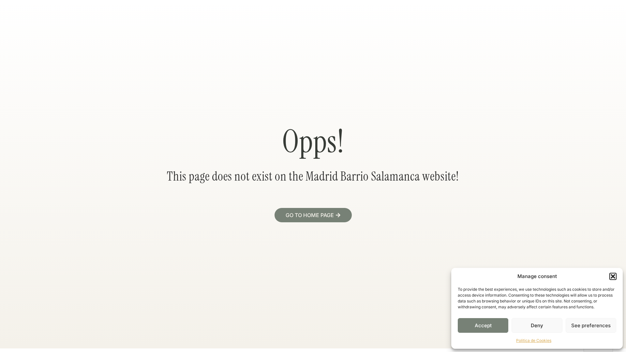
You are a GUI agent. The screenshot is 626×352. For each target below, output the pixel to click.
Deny (537, 325)
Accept (483, 325)
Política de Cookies (533, 340)
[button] (613, 276)
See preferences (591, 325)
